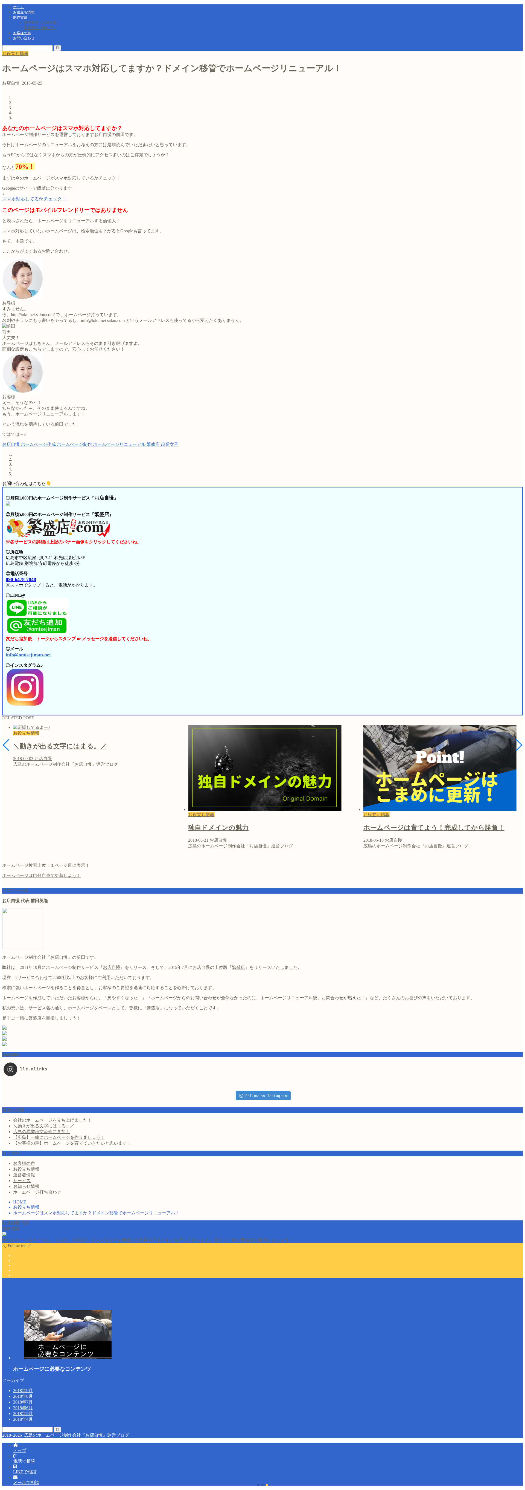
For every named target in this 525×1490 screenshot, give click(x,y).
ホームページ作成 (38, 444)
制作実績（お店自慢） (42, 23)
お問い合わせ (23, 38)
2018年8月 (23, 1396)
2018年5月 (23, 1413)
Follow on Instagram (266, 1096)
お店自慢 (11, 444)
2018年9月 (23, 1390)
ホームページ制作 (74, 444)
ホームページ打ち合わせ (37, 1192)
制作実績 (20, 17)
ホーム (18, 7)
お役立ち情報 (23, 12)
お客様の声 (22, 33)
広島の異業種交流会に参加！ (41, 1131)
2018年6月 (23, 1407)
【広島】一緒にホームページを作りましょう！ (59, 1137)
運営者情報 (24, 1175)
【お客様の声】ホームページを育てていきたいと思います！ (72, 1143)
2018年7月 (23, 1402)
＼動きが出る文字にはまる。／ (43, 1126)
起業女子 (169, 444)
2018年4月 (23, 1419)
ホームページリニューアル (118, 444)
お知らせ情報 (26, 1186)
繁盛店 (152, 444)
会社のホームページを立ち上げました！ (52, 1120)
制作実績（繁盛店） (40, 28)
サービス (22, 1180)
